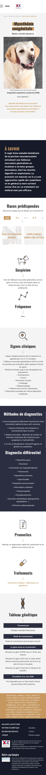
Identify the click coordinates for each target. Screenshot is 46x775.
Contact (31, 731)
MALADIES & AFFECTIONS (11, 724)
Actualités (32, 728)
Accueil (5, 16)
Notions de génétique (10, 728)
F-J (17, 217)
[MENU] (2, 6)
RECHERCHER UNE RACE (10, 732)
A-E (7, 217)
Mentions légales (34, 735)
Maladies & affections (15, 16)
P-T (34, 217)
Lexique (5, 735)
